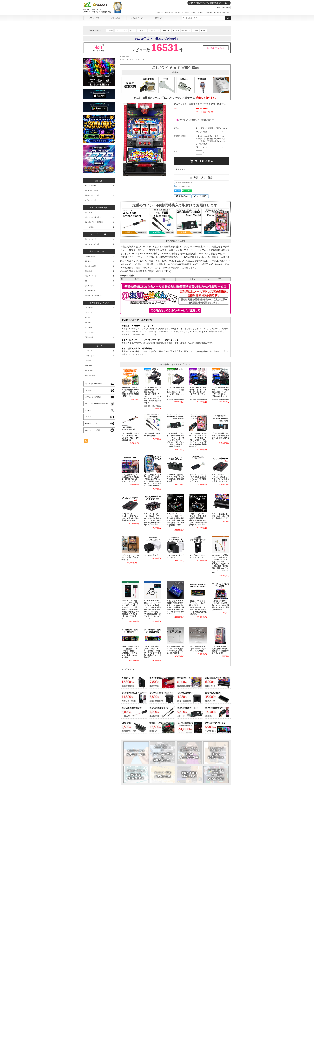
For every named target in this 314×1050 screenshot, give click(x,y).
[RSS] (86, 441)
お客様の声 (217, 12)
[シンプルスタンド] (152, 544)
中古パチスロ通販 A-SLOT (92, 9)
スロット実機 (94, 18)
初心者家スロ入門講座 (189, 753)
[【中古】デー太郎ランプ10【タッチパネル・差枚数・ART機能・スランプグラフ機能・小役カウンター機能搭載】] (152, 635)
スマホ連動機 (89, 227)
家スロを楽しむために (136, 774)
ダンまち (196, 30)
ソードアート (166, 30)
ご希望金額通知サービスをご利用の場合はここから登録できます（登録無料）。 (175, 310)
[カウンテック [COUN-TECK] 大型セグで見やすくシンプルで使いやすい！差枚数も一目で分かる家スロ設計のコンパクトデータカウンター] (175, 590)
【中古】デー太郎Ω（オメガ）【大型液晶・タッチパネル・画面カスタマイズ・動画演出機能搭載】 (220, 605)
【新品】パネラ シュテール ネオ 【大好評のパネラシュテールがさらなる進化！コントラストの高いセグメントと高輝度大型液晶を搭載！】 (198, 607)
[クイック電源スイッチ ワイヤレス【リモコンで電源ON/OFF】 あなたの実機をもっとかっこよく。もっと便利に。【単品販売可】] (152, 463)
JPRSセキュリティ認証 (92, 430)
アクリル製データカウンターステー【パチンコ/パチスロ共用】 (198, 649)
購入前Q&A (88, 261)
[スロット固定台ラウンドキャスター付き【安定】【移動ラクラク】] (220, 503)
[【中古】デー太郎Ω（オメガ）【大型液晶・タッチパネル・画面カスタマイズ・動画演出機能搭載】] (220, 590)
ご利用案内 (200, 12)
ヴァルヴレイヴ (154, 30)
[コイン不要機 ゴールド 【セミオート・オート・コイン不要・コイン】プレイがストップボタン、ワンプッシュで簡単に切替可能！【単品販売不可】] (175, 422)
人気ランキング (137, 18)
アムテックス (140, 59)
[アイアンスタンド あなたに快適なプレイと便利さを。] (130, 544)
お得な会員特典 (90, 256)
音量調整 (88, 322)
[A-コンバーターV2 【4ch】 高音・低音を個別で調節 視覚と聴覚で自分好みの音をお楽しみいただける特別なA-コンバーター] (198, 503)
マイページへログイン (188, 12)
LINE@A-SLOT (90, 390)
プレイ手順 (88, 313)
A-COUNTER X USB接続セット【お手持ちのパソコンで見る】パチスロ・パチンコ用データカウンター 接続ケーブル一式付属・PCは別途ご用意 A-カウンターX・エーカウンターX (152, 609)
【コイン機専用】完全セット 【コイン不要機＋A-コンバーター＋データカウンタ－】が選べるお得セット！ (220, 392)
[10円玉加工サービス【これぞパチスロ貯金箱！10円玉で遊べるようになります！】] (130, 463)
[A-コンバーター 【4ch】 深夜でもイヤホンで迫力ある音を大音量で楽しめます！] (130, 503)
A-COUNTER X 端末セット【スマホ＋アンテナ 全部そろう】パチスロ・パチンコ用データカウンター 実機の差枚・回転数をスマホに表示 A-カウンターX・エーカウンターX (130, 609)
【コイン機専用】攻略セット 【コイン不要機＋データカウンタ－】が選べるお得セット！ (198, 392)
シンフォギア (142, 30)
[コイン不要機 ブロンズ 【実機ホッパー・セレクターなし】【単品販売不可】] (130, 422)
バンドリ (176, 30)
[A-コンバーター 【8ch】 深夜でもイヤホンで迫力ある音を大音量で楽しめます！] (220, 463)
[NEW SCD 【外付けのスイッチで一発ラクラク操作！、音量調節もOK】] (175, 463)
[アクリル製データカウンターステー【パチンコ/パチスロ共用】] (198, 635)
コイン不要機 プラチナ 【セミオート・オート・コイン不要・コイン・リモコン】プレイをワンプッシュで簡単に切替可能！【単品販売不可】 (198, 440)
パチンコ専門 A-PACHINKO (94, 384)
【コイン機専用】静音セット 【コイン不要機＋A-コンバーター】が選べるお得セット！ (175, 392)
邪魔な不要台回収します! (189, 774)
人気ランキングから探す (93, 195)
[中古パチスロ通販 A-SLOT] (95, 6)
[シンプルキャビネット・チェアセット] (198, 544)
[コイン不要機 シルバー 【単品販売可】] (152, 422)
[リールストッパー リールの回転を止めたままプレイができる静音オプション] (198, 463)
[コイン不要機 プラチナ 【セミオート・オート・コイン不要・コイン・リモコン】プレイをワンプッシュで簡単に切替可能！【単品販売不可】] (198, 422)
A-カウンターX (90, 356)
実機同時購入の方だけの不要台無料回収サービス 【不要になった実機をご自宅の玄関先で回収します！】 (130, 392)
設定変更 (88, 317)
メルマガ (88, 417)
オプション (159, 18)
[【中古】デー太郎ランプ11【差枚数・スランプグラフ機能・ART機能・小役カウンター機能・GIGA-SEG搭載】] (130, 635)
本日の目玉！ (89, 212)
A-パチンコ (89, 351)
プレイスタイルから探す (93, 244)
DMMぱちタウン (91, 375)
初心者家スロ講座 (90, 266)
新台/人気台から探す (91, 190)
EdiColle (88, 361)
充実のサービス (136, 753)
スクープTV (89, 370)
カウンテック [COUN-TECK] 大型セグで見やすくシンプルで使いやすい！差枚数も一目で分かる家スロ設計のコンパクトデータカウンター (175, 607)
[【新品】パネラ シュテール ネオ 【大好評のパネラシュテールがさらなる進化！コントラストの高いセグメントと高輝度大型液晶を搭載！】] (198, 590)
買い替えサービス (90, 291)
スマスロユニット (121, 30)
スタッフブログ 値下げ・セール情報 (97, 404)
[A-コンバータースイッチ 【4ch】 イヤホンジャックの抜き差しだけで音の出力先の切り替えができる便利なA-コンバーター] (152, 503)
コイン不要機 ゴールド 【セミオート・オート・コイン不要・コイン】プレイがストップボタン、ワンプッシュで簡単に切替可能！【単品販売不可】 (175, 440)
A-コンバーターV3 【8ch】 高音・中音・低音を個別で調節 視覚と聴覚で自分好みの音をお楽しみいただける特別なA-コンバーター (175, 520)
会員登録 (177, 12)
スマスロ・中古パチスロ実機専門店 (97, 12)
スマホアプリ (216, 774)
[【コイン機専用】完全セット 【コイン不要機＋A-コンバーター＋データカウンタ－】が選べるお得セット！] (220, 376)
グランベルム (185, 30)
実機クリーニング (90, 276)
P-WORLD (88, 365)
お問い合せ (209, 12)
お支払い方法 (162, 774)
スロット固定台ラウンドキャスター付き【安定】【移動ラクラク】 (220, 516)
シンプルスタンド (151, 555)
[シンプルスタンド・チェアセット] (175, 544)
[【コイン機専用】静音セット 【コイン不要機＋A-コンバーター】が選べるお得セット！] (175, 376)
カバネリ (132, 30)
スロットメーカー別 (127, 59)
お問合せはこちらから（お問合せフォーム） (209, 3)
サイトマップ (226, 12)
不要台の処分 (89, 337)
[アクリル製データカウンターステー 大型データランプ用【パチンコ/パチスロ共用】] (175, 635)
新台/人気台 (115, 18)
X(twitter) (88, 410)
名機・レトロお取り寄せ (93, 217)
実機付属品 (88, 271)
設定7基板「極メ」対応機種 (94, 222)
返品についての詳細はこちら (185, 182)
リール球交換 (89, 332)
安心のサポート (90, 308)
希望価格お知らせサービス (93, 295)
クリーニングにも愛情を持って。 (162, 753)
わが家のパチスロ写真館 (93, 397)
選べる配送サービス (216, 753)
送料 (86, 281)
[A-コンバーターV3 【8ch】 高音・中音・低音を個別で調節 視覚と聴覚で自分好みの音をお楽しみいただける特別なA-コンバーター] (175, 503)
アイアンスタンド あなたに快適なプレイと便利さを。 (130, 557)
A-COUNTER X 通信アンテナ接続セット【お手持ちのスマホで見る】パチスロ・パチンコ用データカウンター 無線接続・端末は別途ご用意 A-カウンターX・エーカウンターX (220, 564)
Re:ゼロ (203, 30)
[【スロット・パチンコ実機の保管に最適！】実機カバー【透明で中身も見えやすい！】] (220, 635)
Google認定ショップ (91, 423)
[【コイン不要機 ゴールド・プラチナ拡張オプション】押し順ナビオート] (220, 422)
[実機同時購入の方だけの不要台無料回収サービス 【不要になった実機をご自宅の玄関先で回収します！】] (130, 376)
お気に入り (160, 12)
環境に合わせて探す (91, 239)
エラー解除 (88, 327)
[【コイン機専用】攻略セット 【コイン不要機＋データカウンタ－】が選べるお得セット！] (198, 376)
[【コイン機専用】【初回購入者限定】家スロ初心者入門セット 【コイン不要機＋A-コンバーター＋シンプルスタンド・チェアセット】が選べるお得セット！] (152, 376)
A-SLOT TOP (124, 56)
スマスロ (110, 30)
